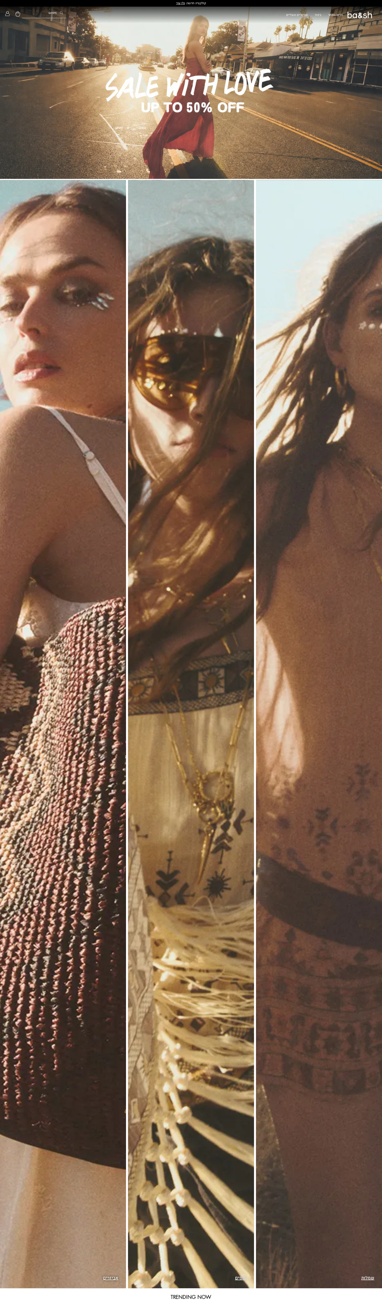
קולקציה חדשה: (191, 3)
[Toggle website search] (44, 14)
